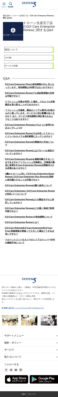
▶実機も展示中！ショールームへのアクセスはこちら (23, 308)
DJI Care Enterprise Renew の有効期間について (29, 217)
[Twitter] (11, 370)
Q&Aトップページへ (29, 394)
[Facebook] (6, 370)
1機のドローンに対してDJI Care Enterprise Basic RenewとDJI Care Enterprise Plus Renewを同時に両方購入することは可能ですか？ (29, 177)
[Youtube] (16, 370)
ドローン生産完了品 (20, 16)
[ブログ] (21, 370)
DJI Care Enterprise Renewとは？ (22, 222)
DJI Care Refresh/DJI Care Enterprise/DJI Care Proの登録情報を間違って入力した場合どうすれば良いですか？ (29, 231)
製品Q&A (6, 16)
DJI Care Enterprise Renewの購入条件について (28, 185)
